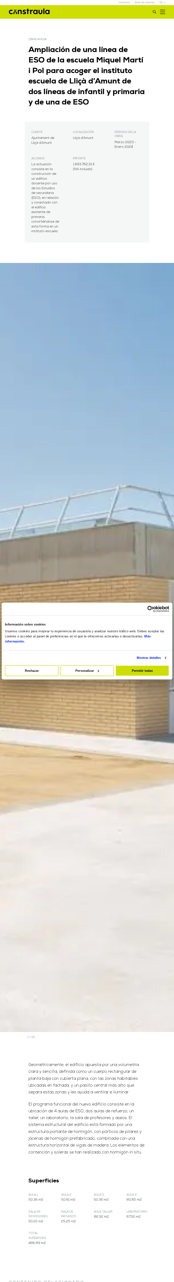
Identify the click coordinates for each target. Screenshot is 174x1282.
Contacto (124, 2)
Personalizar (84, 670)
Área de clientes (144, 2)
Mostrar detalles (149, 657)
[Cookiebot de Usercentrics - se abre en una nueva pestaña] (150, 609)
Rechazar (32, 670)
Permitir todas (142, 670)
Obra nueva (37, 39)
